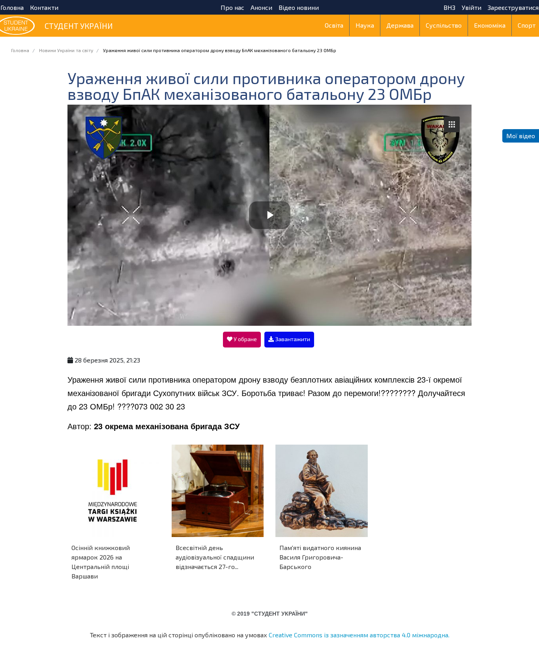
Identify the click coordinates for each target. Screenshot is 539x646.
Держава (400, 25)
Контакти (44, 7)
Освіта (334, 25)
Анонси (261, 7)
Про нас (232, 7)
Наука (365, 25)
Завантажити (292, 339)
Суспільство (444, 25)
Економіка (489, 25)
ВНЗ (449, 7)
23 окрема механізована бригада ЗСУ (167, 426)
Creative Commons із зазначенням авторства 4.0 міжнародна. (359, 634)
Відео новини (299, 7)
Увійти (471, 7)
